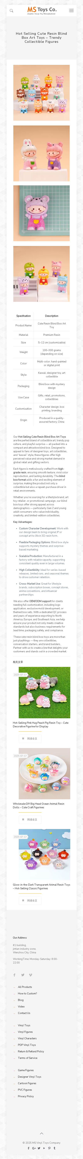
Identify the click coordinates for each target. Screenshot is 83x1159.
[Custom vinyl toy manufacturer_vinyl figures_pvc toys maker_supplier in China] (42, 10)
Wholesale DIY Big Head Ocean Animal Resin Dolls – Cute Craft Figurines (38, 805)
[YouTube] (44, 1148)
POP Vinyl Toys (27, 1045)
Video (21, 1006)
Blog (21, 1000)
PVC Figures (25, 1090)
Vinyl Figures (25, 1032)
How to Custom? (27, 993)
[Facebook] (28, 1148)
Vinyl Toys (24, 1025)
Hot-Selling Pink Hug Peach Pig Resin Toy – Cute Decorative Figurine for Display (40, 724)
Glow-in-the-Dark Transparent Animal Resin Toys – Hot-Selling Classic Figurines (41, 886)
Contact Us (24, 1013)
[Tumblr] (55, 1148)
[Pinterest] (49, 1148)
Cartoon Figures (27, 1083)
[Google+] (34, 1148)
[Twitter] (39, 1148)
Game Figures (26, 1070)
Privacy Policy (26, 1096)
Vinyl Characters (27, 1038)
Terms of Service (27, 1058)
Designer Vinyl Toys (29, 1077)
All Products (25, 987)
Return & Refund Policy (31, 1051)
